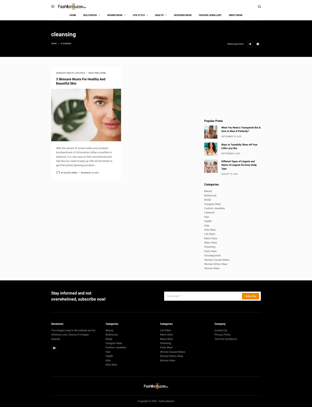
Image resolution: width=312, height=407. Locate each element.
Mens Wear (210, 242)
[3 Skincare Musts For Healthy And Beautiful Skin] (86, 115)
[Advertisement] (232, 89)
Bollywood (210, 195)
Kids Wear (210, 229)
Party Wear (210, 251)
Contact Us (220, 330)
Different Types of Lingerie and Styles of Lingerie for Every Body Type (239, 165)
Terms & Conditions (225, 339)
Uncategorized (212, 255)
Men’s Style (166, 334)
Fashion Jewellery (214, 208)
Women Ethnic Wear (215, 264)
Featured (209, 212)
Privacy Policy (222, 334)
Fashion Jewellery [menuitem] (210, 15)
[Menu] (52, 6)
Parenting (209, 246)
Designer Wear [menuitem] (183, 15)
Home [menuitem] (73, 15)
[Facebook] (54, 348)
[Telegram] (250, 44)
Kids (206, 225)
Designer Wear (212, 204)
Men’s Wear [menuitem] (235, 15)
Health (70, 73)
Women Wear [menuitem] (114, 15)
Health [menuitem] (159, 15)
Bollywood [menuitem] (90, 15)
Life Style (80, 73)
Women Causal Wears (216, 259)
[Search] (259, 6)
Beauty (62, 73)
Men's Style (210, 238)
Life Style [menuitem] (139, 15)
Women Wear (212, 268)
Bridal (207, 199)
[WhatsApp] (258, 44)
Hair (206, 216)
